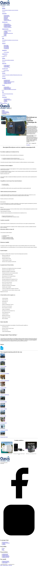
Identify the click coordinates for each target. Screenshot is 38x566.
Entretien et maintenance (7, 82)
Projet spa (3, 43)
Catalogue (5, 100)
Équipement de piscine (5, 561)
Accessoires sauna (5, 68)
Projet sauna (4, 63)
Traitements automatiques (7, 27)
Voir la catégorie (6, 52)
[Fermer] (11, 108)
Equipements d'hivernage (7, 25)
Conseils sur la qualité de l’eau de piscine (10, 89)
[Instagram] (19, 538)
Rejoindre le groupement (7, 99)
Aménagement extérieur (7, 30)
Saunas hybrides (6, 66)
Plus (3, 90)
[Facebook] (19, 501)
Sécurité (5, 35)
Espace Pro (5, 101)
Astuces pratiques (4, 562)
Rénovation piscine (5, 554)
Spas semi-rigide (6, 47)
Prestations (4, 78)
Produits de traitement (7, 26)
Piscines (3, 6)
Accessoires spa (6, 48)
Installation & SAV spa (5, 557)
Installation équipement (5, 555)
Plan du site (10, 565)
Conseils (3, 85)
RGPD (1, 565)
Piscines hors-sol (6, 19)
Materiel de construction (7, 20)
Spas (3, 36)
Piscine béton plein (7, 16)
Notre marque (4, 97)
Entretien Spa (4, 50)
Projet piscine (4, 13)
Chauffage (5, 31)
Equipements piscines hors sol (8, 33)
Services (3, 71)
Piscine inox (6, 18)
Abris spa (5, 55)
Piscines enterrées (6, 15)
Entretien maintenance (7, 88)
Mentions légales (5, 565)
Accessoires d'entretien (7, 24)
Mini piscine (6, 17)
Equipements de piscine (7, 87)
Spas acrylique (6, 45)
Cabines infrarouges (7, 65)
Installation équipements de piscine (9, 81)
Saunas (3, 56)
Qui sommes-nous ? (5, 542)
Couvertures (6, 32)
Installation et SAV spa (7, 83)
